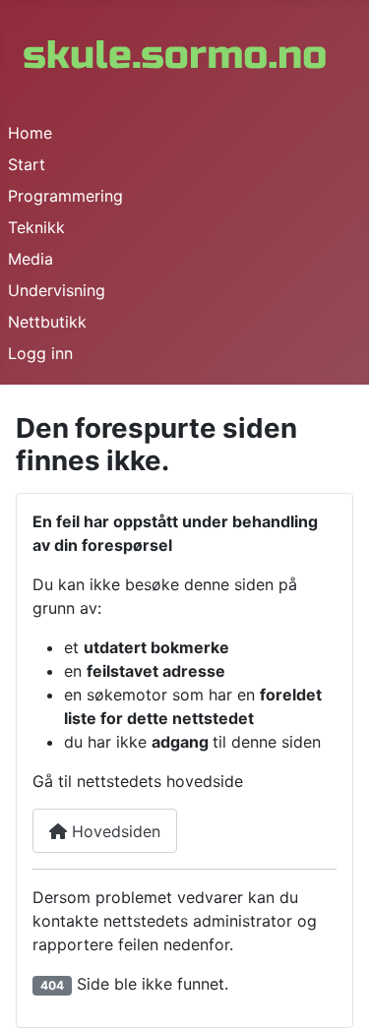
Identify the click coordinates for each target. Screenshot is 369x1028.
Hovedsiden (113, 831)
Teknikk (36, 227)
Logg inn (40, 353)
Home (30, 133)
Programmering (65, 196)
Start (26, 164)
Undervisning (56, 290)
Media (30, 259)
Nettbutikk (47, 322)
